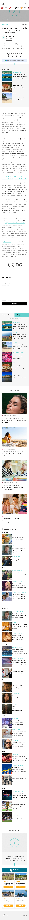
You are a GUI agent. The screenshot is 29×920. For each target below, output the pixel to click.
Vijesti (12, 7)
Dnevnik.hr (5, 7)
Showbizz (24, 7)
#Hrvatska (24, 24)
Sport (18, 7)
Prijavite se (14, 303)
